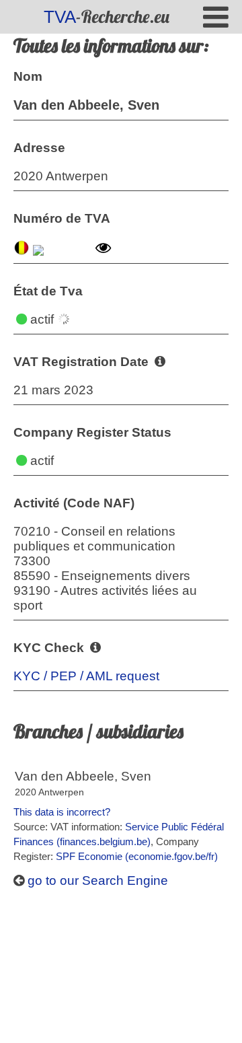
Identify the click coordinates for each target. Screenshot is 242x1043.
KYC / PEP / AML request (86, 676)
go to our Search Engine (96, 880)
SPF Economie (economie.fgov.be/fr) (137, 856)
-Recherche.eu (106, 16)
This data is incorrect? (61, 812)
